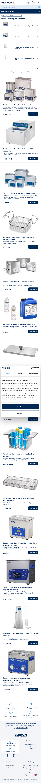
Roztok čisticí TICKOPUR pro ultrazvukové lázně (19, 324)
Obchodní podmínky (31, 744)
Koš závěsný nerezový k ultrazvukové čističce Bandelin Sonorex (18, 238)
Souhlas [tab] (7, 373)
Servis (31, 772)
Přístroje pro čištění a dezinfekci (12, 16)
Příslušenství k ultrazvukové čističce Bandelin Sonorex (18, 455)
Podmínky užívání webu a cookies (31, 747)
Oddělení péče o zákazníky (30, 765)
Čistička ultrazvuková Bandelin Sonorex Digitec (19, 193)
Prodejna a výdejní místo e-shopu (31, 768)
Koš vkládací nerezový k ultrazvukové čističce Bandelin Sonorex (18, 500)
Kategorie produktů (7, 11)
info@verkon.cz (10, 751)
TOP (35, 68)
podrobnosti (33, 114)
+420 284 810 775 (10, 743)
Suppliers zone (29, 775)
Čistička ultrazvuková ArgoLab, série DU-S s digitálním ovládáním (17, 588)
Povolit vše (20, 407)
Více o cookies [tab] (34, 373)
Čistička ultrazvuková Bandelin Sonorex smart (18, 282)
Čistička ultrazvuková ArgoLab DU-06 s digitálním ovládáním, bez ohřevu (20, 544)
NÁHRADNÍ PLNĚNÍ (22, 728)
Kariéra (10, 768)
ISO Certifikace (10, 765)
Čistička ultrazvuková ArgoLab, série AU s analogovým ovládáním (16, 679)
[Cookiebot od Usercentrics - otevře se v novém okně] (30, 368)
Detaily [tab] (20, 373)
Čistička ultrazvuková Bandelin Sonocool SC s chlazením (18, 150)
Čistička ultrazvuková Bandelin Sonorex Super (18, 105)
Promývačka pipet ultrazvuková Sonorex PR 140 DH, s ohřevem (20, 635)
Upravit (19, 413)
